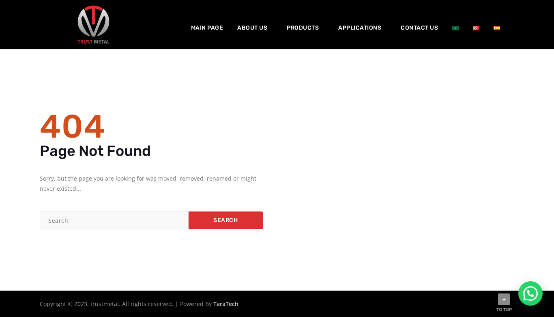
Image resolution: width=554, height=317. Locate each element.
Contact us (419, 27)
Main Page (207, 27)
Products (303, 27)
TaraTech (225, 304)
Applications (359, 27)
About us (252, 27)
